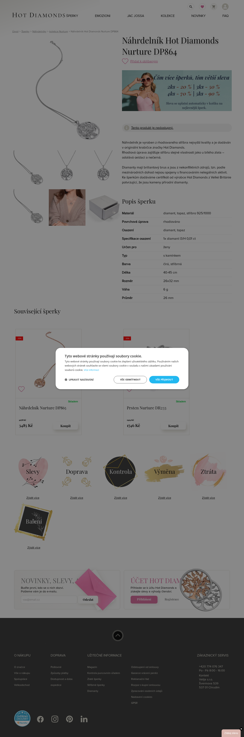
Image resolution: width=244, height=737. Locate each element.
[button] (79, 379)
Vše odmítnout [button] (130, 379)
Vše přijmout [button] (164, 379)
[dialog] (122, 368)
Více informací (91, 370)
